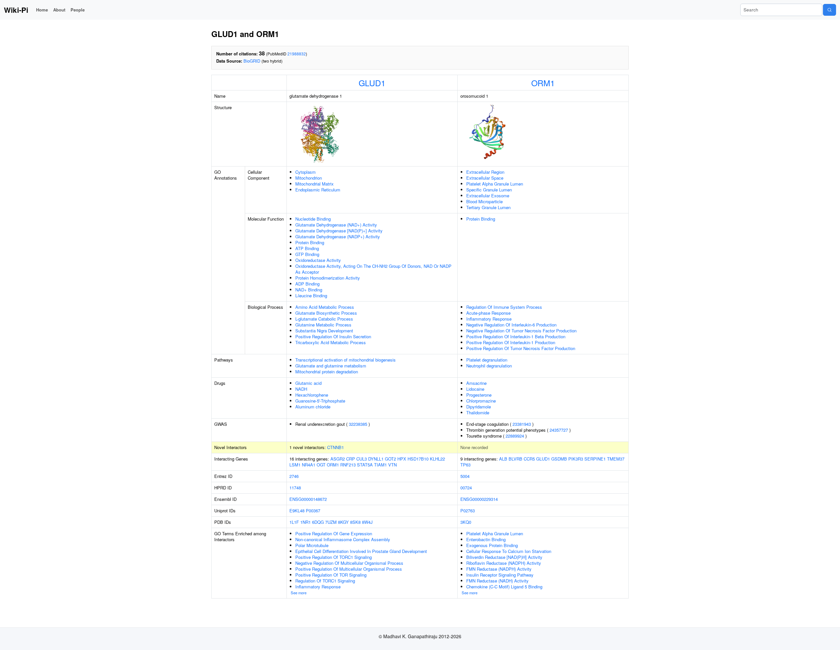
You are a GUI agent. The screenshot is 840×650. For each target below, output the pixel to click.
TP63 (465, 465)
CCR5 (529, 459)
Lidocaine (475, 389)
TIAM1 (380, 465)
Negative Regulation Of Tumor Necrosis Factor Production (521, 330)
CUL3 (361, 459)
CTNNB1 (335, 447)
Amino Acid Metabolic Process (324, 307)
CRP (350, 459)
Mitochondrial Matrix (314, 184)
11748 (295, 487)
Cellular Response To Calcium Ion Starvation (508, 551)
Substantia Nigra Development (324, 330)
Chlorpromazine (481, 401)
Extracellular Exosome (487, 195)
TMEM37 (615, 459)
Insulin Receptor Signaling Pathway (500, 575)
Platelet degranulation (486, 360)
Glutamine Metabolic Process (323, 325)
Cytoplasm (305, 172)
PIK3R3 (575, 459)
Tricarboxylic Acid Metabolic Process (330, 342)
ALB (503, 459)
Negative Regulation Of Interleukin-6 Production (511, 325)
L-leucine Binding (311, 295)
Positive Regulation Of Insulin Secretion (333, 336)
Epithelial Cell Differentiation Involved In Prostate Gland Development (361, 551)
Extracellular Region (485, 172)
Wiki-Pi (16, 9)
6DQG (318, 522)
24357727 (559, 430)
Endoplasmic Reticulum (317, 190)
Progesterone (479, 395)
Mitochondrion (308, 178)
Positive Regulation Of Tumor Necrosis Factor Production (520, 348)
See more (298, 592)
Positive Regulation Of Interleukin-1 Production (510, 342)
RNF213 (348, 465)
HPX (401, 459)
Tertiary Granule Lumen (488, 207)
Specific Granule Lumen (489, 190)
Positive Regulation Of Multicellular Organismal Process (348, 569)
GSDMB (559, 459)
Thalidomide (477, 412)
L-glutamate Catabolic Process (324, 319)
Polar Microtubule (311, 545)
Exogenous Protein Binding (492, 545)
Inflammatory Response (489, 319)
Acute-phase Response (488, 313)
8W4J (367, 522)
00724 (466, 487)
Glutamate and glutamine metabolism (330, 366)
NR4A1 (308, 465)
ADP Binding (307, 284)
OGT (321, 465)
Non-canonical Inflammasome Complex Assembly (342, 539)
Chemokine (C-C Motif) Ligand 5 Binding (504, 586)
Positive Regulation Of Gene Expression (333, 533)
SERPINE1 (595, 459)
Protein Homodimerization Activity (327, 278)
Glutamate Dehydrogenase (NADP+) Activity (337, 236)
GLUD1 (372, 83)
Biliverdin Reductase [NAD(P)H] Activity (504, 557)
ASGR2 (337, 459)
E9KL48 (296, 510)
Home (42, 10)
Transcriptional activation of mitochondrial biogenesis (345, 360)
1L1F (294, 522)
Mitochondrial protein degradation (326, 371)
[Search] (829, 10)
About (59, 10)
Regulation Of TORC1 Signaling (325, 581)
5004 (465, 476)
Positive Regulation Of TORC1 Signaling (333, 557)
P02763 (467, 510)
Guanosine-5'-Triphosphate (320, 401)
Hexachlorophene (311, 395)
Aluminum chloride (312, 407)
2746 (294, 476)
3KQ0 (465, 522)
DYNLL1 (376, 459)
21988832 (296, 53)
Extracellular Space (484, 178)
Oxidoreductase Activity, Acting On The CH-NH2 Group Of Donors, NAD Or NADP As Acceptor (373, 269)
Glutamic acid (308, 383)
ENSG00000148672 (308, 499)
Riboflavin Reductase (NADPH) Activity (503, 563)
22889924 (515, 436)
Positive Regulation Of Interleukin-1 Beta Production (515, 336)
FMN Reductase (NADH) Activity (497, 581)
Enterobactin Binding (486, 539)
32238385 (358, 424)
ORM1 (543, 83)
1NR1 (305, 522)
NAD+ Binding (308, 289)
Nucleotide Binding (313, 219)
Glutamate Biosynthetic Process (326, 313)
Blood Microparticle (484, 201)
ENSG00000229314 (479, 499)
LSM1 (295, 465)
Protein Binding (309, 242)
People (78, 10)
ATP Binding (307, 248)
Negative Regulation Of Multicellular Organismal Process (349, 563)
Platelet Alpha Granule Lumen (494, 184)
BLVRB (515, 459)
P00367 (313, 510)
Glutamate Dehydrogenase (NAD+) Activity (336, 225)
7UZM (331, 522)
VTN (392, 465)
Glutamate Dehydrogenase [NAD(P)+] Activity (339, 230)
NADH (301, 389)
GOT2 (390, 459)
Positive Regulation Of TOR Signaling (331, 575)
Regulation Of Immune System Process (504, 307)
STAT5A (365, 465)
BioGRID (251, 61)
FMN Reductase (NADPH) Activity (499, 569)
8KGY (343, 522)
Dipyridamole (478, 407)
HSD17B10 (418, 459)
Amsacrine (476, 383)
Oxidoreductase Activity (318, 260)
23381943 (522, 424)
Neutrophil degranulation (489, 366)
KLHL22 (437, 459)
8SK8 (355, 522)
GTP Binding (307, 254)
